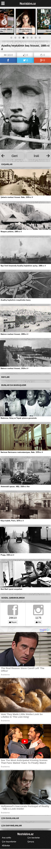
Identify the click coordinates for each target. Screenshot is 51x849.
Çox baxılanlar (33, 837)
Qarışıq (30, 841)
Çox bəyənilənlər (9, 841)
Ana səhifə (6, 837)
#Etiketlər (6, 845)
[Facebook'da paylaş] (8, 60)
